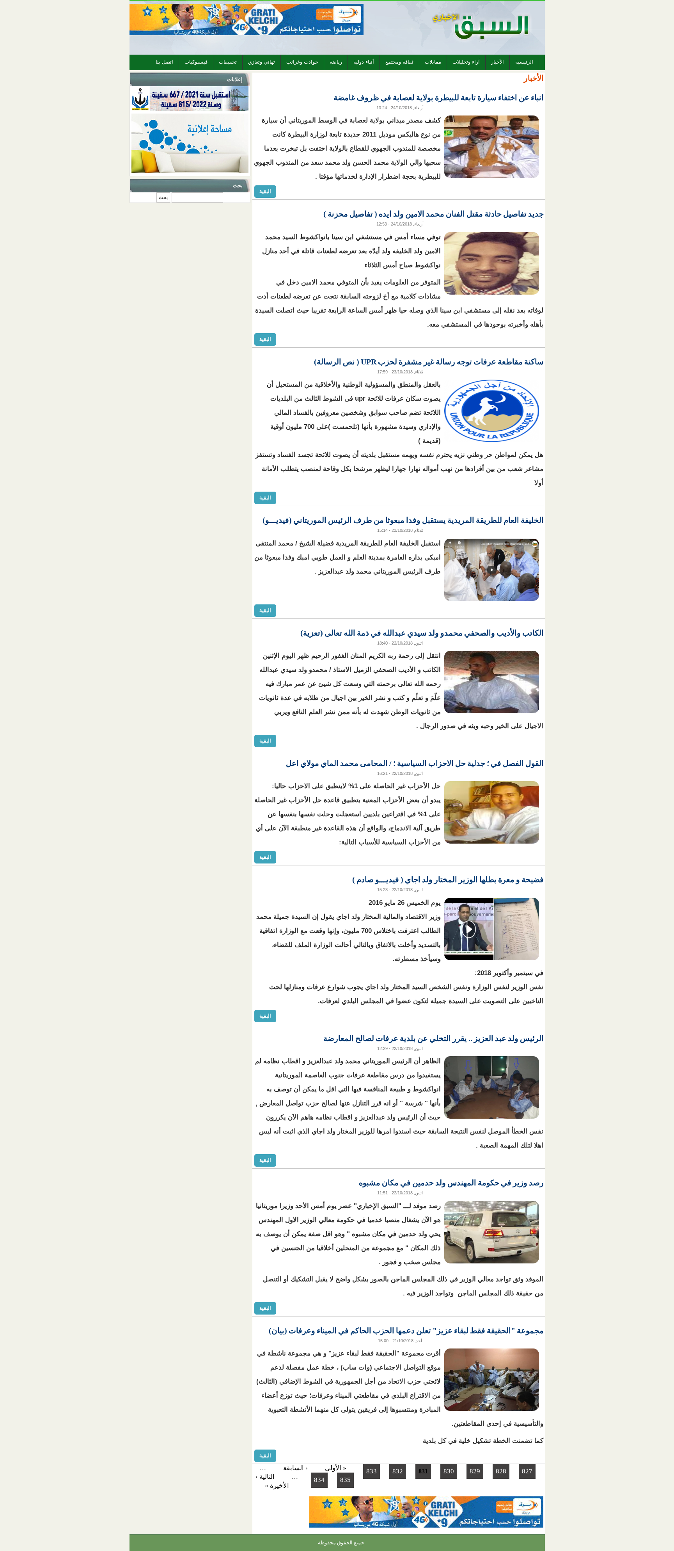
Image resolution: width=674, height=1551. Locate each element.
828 (501, 1471)
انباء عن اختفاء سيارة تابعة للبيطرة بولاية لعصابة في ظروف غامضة (438, 97)
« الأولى (335, 1468)
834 (319, 1479)
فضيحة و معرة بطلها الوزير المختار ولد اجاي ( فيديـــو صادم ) (448, 879)
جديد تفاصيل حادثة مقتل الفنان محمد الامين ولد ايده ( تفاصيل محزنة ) (433, 214)
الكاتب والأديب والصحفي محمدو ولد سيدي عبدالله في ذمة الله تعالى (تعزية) (422, 633)
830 (448, 1471)
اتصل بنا (164, 62)
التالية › (265, 1476)
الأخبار (497, 62)
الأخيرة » (277, 1485)
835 (345, 1479)
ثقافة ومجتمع (399, 62)
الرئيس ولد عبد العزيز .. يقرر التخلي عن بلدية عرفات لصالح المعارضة (433, 1038)
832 (397, 1471)
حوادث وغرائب (302, 62)
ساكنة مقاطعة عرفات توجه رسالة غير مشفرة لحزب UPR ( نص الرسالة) (429, 361)
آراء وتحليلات (466, 62)
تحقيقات (228, 62)
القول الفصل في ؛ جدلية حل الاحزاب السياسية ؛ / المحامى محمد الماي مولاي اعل (415, 763)
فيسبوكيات (196, 62)
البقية (265, 191)
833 (371, 1471)
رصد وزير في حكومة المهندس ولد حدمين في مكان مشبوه (451, 1182)
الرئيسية (524, 62)
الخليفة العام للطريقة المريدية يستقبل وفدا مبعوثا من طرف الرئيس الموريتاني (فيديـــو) (403, 520)
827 (527, 1471)
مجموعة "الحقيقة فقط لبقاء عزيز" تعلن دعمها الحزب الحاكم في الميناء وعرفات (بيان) (406, 1330)
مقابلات (433, 62)
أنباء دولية (363, 62)
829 (475, 1471)
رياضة (336, 62)
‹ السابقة (295, 1468)
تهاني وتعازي (261, 62)
